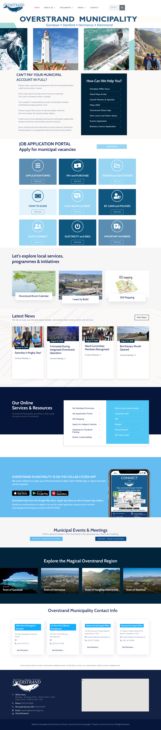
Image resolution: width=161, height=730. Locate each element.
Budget (118, 424)
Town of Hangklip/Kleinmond (101, 589)
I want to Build (80, 299)
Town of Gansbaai (13, 589)
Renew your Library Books (127, 408)
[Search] (122, 7)
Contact (94, 7)
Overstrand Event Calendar (34, 296)
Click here (33, 299)
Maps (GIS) (95, 105)
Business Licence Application (103, 126)
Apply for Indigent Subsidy (84, 424)
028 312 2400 (128, 643)
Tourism (6, 586)
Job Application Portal (82, 413)
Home (37, 7)
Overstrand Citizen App (100, 110)
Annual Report (121, 429)
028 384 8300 (23, 640)
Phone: (24, 703)
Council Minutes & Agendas (102, 99)
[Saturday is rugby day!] (28, 336)
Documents (65, 7)
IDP (116, 419)
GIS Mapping (127, 297)
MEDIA (80, 7)
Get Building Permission (83, 408)
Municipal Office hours (100, 89)
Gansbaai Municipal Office (27, 625)
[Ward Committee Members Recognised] (98, 333)
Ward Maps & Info (98, 94)
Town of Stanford (135, 589)
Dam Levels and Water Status (103, 115)
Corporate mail (122, 413)
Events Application (98, 121)
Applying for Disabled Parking (82, 430)
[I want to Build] (80, 285)
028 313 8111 (93, 643)
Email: (29, 710)
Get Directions (22, 647)
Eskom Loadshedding (82, 437)
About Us (48, 7)
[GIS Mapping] (127, 284)
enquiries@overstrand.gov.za (28, 637)
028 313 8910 (58, 638)
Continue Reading (21, 358)
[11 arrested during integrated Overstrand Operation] (63, 333)
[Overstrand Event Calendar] (34, 283)
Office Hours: (20, 695)
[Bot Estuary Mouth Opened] (133, 333)
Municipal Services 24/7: (30, 707)
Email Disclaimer (22, 713)
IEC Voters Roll (122, 435)
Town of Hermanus (54, 589)
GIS (52, 625)
